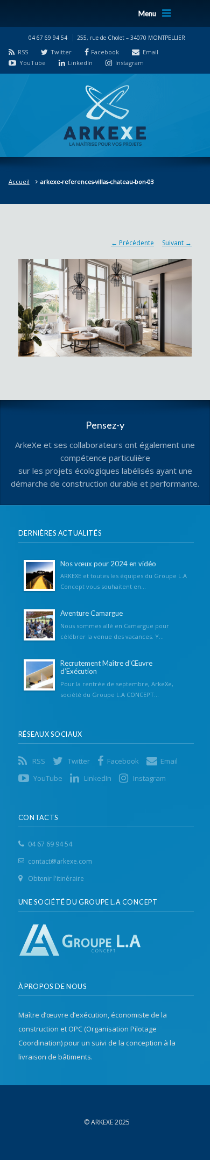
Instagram (129, 63)
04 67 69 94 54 (50, 844)
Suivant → (177, 242)
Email (150, 52)
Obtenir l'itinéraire (56, 878)
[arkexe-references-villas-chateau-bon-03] (105, 302)
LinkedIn (80, 63)
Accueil (19, 181)
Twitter (61, 52)
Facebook (105, 52)
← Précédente (132, 242)
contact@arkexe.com (60, 861)
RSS (23, 52)
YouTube (32, 63)
